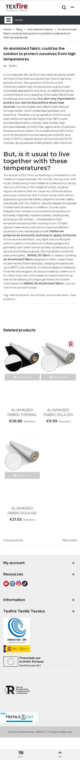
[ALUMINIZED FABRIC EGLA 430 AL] (22, 454)
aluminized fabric (57, 295)
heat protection (19, 295)
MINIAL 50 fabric (39, 255)
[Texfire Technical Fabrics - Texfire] (16, 7)
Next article (69, 540)
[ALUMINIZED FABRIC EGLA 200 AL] (58, 356)
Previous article (13, 540)
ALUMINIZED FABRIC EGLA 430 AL (22, 513)
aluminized (38, 295)
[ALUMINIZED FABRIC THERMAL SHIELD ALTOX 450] (22, 356)
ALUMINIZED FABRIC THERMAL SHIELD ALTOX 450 (22, 414)
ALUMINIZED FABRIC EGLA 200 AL (58, 414)
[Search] (64, 7)
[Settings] (72, 7)
